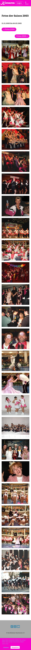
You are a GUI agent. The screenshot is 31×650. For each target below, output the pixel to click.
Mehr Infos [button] (5, 644)
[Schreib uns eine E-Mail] (18, 626)
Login (19, 3)
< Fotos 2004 (9, 29)
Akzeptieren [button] (15, 647)
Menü (27, 4)
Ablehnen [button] (6, 647)
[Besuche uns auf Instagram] (15, 626)
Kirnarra (7, 3)
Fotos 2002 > (22, 36)
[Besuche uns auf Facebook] (12, 626)
